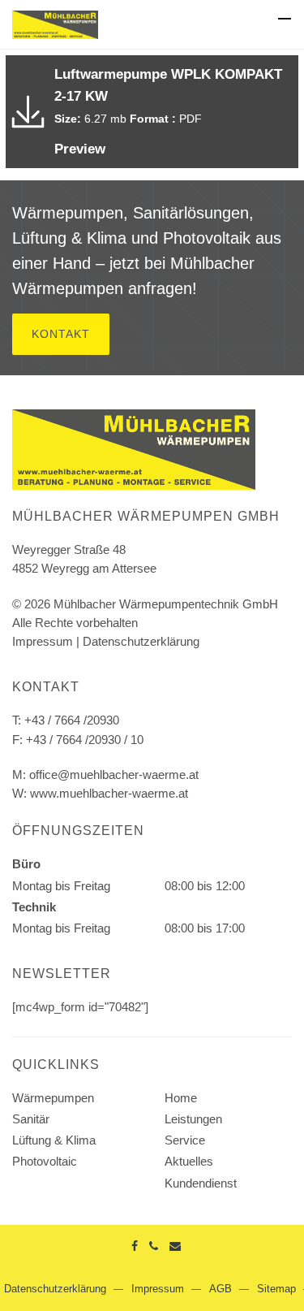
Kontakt (61, 333)
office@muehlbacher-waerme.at (114, 774)
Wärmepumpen (53, 1098)
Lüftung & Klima (54, 1140)
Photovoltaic (44, 1161)
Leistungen (193, 1119)
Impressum (42, 641)
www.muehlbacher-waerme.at (109, 793)
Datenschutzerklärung (141, 641)
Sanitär (30, 1119)
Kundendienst (201, 1183)
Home (181, 1098)
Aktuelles (189, 1161)
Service (185, 1140)
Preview (79, 149)
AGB (220, 1289)
